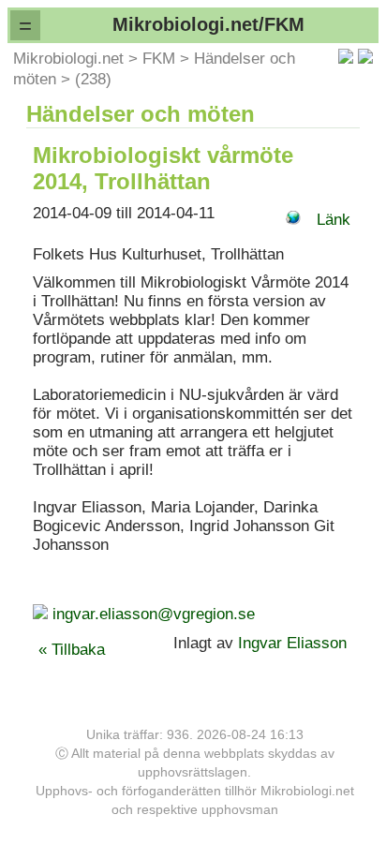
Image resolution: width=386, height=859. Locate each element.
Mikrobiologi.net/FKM (208, 24)
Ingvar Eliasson (294, 643)
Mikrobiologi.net (68, 58)
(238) (93, 79)
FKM (158, 58)
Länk (333, 220)
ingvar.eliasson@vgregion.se (153, 614)
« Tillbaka (71, 650)
